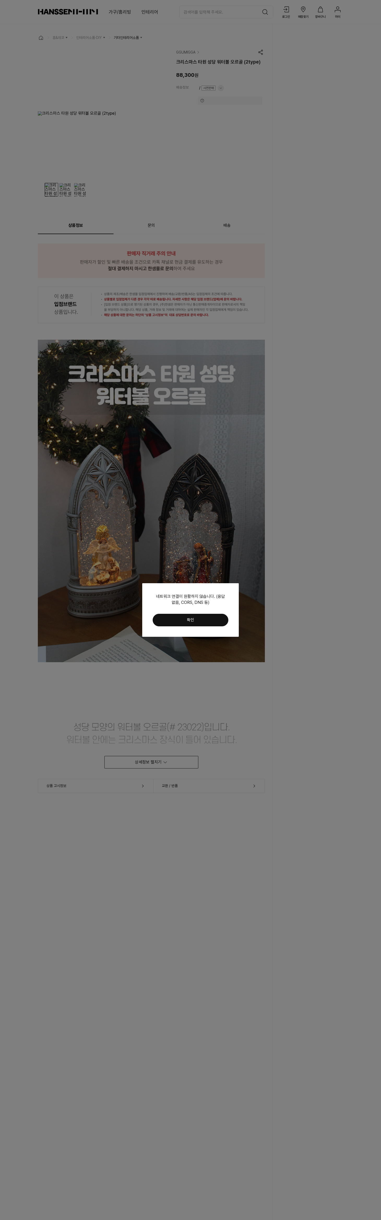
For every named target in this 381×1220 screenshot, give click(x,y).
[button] (190, 620)
